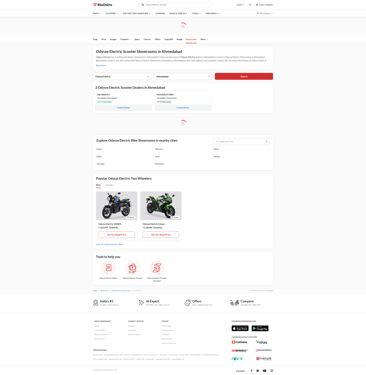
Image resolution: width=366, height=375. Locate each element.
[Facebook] (251, 371)
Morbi (216, 149)
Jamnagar (101, 164)
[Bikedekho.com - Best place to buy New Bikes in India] (102, 4)
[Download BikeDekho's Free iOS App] (240, 328)
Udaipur (217, 156)
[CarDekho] (239, 342)
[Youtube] (264, 371)
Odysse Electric (103, 57)
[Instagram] (271, 371)
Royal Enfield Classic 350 (113, 355)
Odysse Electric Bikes (113, 244)
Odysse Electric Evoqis (154, 224)
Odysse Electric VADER (109, 224)
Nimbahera (159, 164)
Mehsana (159, 149)
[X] (257, 371)
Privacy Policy (99, 339)
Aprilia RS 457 (129, 359)
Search (244, 76)
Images (113, 39)
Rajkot (99, 156)
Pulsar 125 (184, 355)
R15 (145, 355)
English (239, 5)
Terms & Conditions (101, 334)
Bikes (98, 185)
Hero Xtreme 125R (100, 359)
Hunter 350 (97, 355)
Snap (95, 39)
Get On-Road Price (116, 234)
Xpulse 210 (173, 355)
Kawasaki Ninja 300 (163, 359)
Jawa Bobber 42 (178, 359)
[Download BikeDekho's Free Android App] (259, 328)
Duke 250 (150, 359)
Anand (99, 149)
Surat (157, 156)
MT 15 (126, 355)
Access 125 (153, 355)
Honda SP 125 (136, 355)
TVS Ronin (163, 355)
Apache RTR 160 (115, 359)
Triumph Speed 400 (210, 355)
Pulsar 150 (140, 359)
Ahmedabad (264, 13)
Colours (147, 39)
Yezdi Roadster (195, 355)
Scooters (110, 185)
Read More (101, 65)
